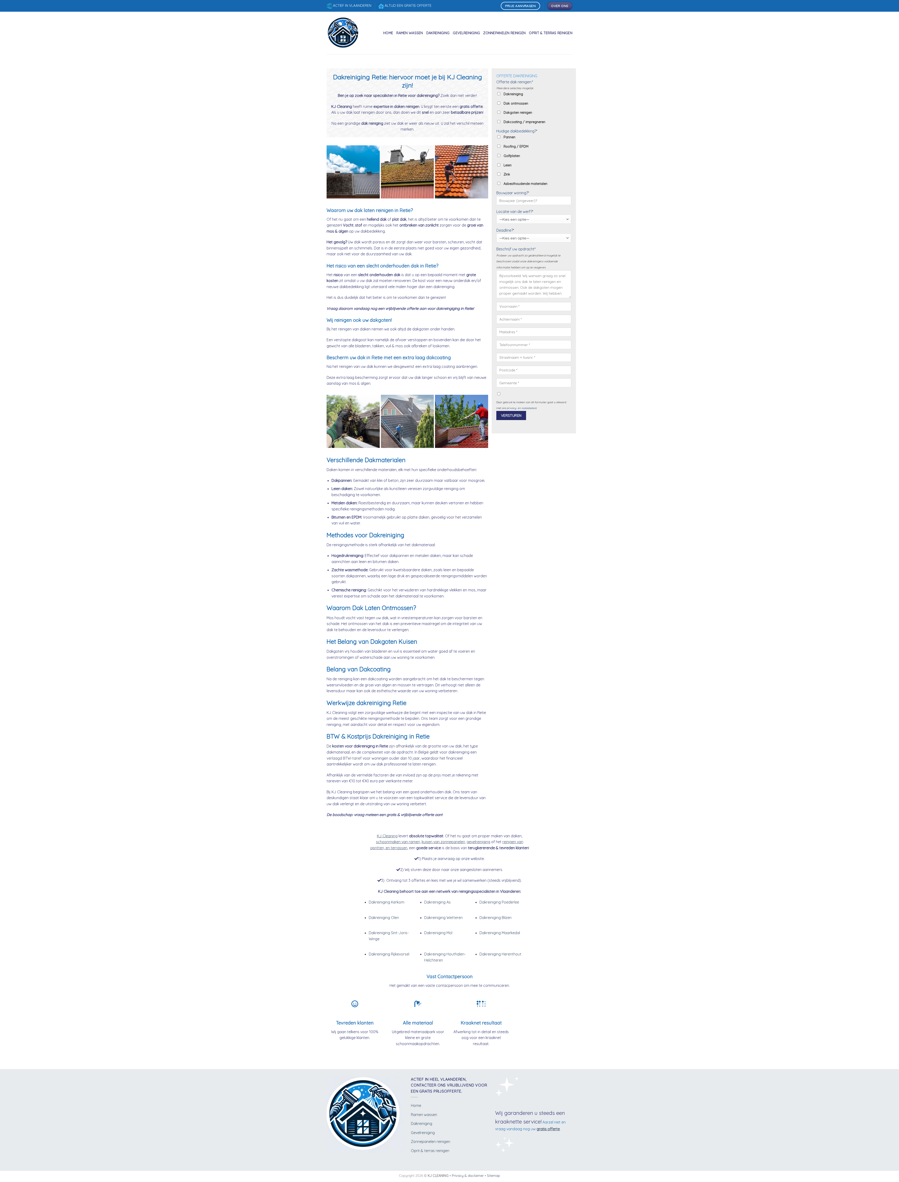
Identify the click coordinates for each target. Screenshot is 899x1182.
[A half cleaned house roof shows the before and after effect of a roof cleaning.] (353, 171)
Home (388, 33)
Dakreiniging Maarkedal (499, 932)
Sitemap (493, 1176)
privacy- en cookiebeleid (522, 408)
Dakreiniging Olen (384, 917)
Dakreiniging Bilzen (495, 917)
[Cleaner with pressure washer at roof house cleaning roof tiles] (407, 421)
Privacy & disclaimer (468, 1176)
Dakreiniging (438, 33)
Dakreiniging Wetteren (443, 917)
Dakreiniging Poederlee (499, 902)
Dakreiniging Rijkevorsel (389, 954)
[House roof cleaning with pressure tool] (461, 421)
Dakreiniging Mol (438, 932)
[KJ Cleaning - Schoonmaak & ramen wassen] (344, 33)
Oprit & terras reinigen (550, 33)
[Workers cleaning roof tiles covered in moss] (407, 171)
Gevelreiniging (466, 33)
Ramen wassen (409, 33)
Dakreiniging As (437, 902)
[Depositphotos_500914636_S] (461, 171)
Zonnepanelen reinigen (504, 33)
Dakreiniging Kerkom (386, 902)
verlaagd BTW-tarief (344, 758)
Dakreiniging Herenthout (500, 954)
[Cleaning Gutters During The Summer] (353, 421)
